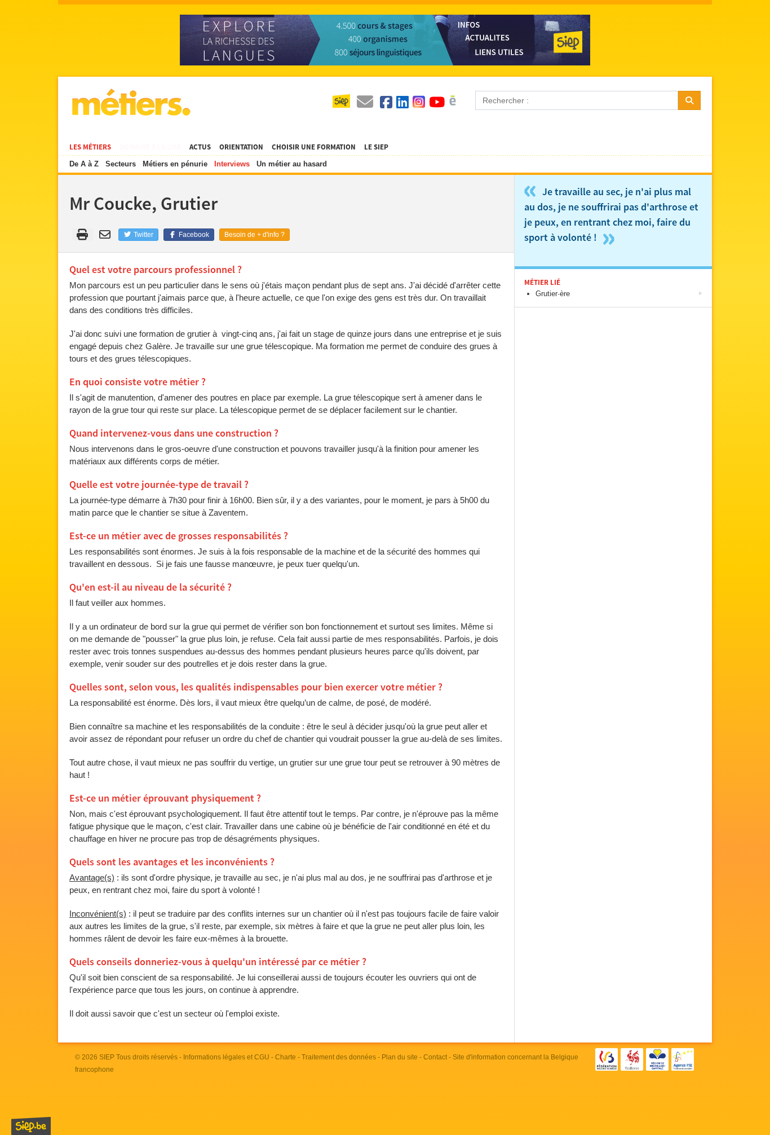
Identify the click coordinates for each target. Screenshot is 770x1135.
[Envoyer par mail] (107, 234)
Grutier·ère (553, 293)
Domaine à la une (150, 147)
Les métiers (90, 147)
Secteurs (120, 164)
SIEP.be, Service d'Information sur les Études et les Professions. (31, 1126)
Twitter (142, 235)
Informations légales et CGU (226, 1057)
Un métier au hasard (291, 164)
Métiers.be (130, 102)
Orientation (241, 147)
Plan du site (400, 1057)
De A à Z (84, 164)
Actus (200, 147)
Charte (285, 1057)
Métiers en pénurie (175, 164)
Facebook (193, 235)
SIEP (106, 1057)
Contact (435, 1057)
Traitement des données (339, 1057)
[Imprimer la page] (82, 234)
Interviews (232, 164)
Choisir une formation (314, 147)
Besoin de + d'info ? (254, 235)
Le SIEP (376, 147)
